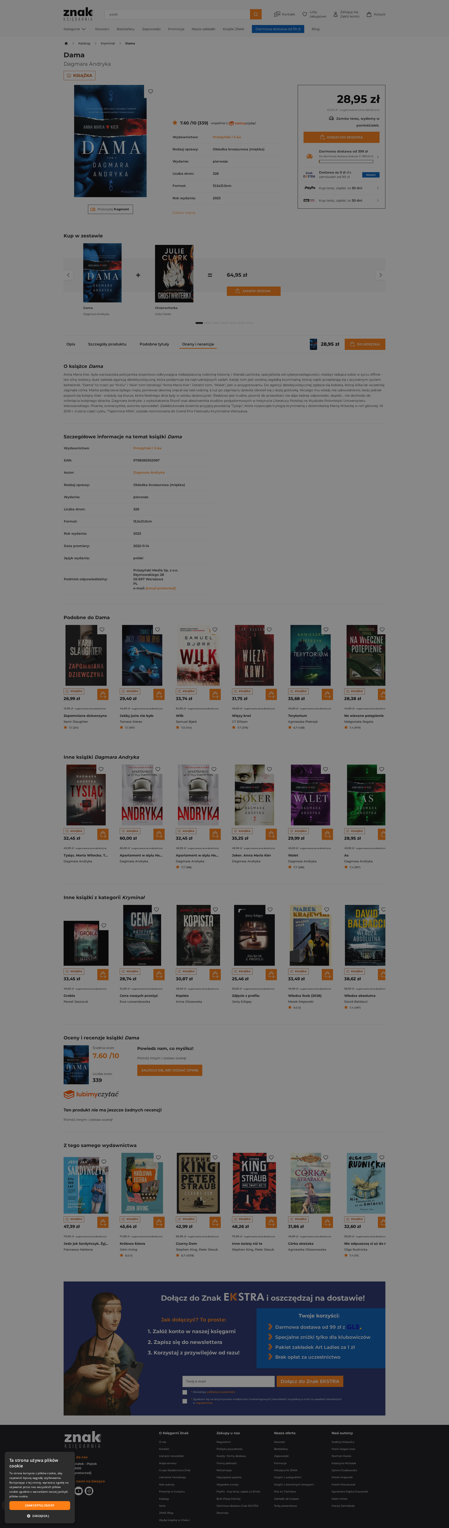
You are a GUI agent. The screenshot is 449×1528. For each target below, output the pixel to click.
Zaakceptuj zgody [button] (39, 1505)
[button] (39, 1516)
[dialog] (40, 1487)
